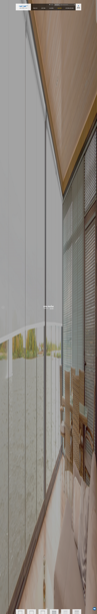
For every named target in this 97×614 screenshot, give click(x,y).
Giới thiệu (43, 8)
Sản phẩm (60, 8)
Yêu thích (51, 4)
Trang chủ (35, 8)
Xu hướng (51, 8)
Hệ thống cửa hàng (70, 8)
